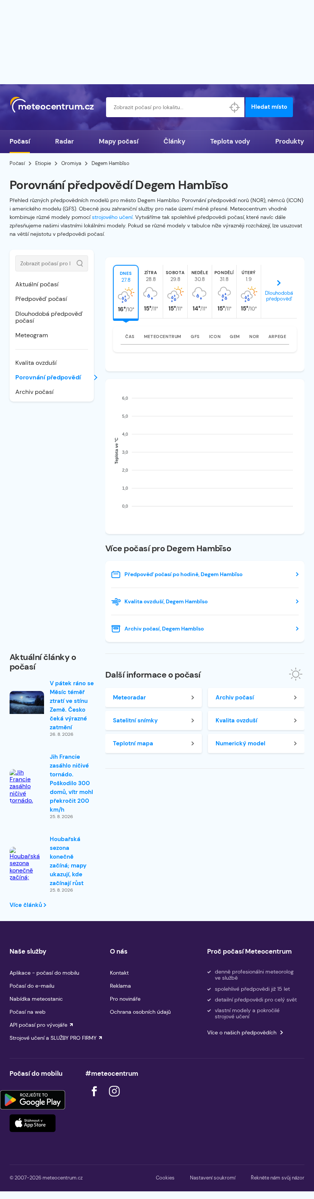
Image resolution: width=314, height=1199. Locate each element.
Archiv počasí (34, 392)
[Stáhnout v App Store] (33, 1123)
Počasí (20, 141)
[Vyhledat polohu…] (234, 107)
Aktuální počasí (37, 284)
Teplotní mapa (133, 743)
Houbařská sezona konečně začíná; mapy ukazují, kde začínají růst (68, 861)
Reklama (120, 985)
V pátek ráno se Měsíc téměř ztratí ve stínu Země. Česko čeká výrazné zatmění (72, 705)
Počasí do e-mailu (32, 985)
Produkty (289, 141)
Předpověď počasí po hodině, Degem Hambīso (183, 574)
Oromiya (71, 163)
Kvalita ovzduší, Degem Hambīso (166, 601)
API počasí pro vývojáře (38, 1024)
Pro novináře (125, 998)
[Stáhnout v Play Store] (33, 1100)
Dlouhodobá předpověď (279, 296)
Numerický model (240, 743)
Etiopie (43, 163)
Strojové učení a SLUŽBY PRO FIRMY (53, 1037)
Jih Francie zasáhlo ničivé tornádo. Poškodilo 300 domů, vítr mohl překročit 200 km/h (71, 783)
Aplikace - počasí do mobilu (44, 972)
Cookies (165, 1177)
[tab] (126, 292)
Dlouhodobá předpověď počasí (49, 317)
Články (174, 141)
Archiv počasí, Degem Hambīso (164, 628)
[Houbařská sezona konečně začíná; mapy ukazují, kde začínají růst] (27, 874)
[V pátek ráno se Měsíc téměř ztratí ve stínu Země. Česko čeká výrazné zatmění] (27, 702)
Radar (64, 141)
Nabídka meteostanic (36, 998)
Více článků (27, 905)
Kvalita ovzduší (36, 363)
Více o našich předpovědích (241, 1032)
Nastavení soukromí (213, 1177)
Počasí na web (28, 1011)
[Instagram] (114, 1098)
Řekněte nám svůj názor (277, 1177)
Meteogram (31, 335)
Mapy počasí (118, 141)
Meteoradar (129, 697)
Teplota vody (230, 141)
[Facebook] (95, 1098)
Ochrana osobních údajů (140, 1011)
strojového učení (112, 217)
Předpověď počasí (41, 299)
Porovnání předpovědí (48, 377)
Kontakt (119, 972)
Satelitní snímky (135, 720)
